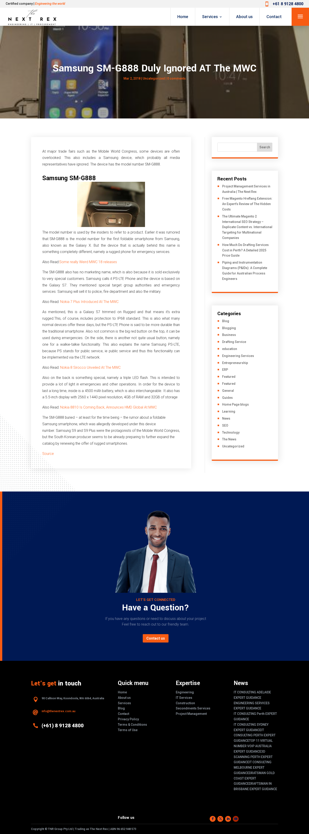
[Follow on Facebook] (213, 819)
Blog (225, 321)
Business (229, 335)
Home (182, 16)
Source (48, 453)
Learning (228, 411)
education (229, 349)
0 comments (176, 78)
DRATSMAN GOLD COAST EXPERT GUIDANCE (254, 778)
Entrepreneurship (235, 363)
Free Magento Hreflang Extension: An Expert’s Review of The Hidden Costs (247, 204)
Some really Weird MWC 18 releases (88, 262)
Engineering (185, 692)
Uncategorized (154, 78)
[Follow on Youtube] (236, 819)
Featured (228, 376)
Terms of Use (128, 730)
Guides (227, 397)
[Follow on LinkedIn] (228, 819)
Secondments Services (193, 708)
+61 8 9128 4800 (288, 4)
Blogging (229, 328)
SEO (225, 425)
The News (229, 439)
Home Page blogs (235, 404)
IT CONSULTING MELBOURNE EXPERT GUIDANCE (252, 767)
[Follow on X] (220, 819)
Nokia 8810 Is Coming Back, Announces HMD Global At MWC (108, 407)
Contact (274, 16)
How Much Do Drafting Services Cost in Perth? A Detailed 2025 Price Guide (245, 250)
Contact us (155, 638)
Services (210, 16)
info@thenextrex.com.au (58, 711)
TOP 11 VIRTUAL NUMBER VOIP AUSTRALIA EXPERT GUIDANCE (253, 746)
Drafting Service (234, 342)
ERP (225, 369)
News (226, 418)
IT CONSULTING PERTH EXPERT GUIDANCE (255, 735)
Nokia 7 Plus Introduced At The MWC (89, 302)
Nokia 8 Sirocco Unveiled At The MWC (90, 367)
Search (264, 147)
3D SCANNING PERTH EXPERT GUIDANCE (253, 757)
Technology (231, 432)
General (228, 390)
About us (244, 16)
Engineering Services (238, 356)
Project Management (191, 714)
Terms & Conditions (132, 724)
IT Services (184, 697)
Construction (185, 703)
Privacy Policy (128, 719)
